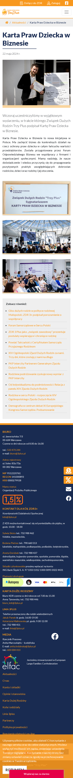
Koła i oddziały (11, 707)
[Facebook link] (54, 638)
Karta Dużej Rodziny (14, 700)
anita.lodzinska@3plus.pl (23, 646)
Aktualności (19, 22)
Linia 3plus (9, 713)
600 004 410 (13, 649)
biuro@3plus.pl (18, 453)
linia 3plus (9, 609)
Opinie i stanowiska (14, 693)
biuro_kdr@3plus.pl (13, 602)
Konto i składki (11, 687)
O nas (6, 680)
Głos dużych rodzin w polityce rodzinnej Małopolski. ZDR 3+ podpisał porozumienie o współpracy (34, 314)
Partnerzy (8, 720)
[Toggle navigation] (66, 12)
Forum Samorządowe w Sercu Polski (29, 325)
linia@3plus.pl (17, 628)
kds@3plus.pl (9, 516)
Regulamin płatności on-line (19, 733)
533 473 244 (13, 449)
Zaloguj (55, 3)
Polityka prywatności (15, 727)
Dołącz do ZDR (33, 3)
